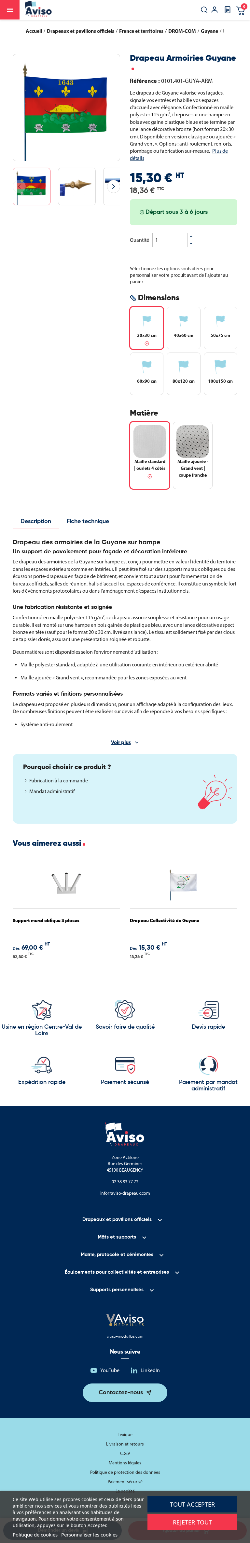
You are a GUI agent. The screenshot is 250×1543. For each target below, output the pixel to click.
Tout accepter (192, 1504)
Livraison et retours (125, 1444)
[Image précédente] (19, 186)
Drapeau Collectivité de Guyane (164, 921)
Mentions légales (125, 1463)
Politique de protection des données (125, 1472)
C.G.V (125, 1453)
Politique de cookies (35, 1534)
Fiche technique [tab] (88, 521)
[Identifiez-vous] (214, 10)
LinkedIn (150, 1370)
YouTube (109, 1370)
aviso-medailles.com (125, 1337)
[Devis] (227, 12)
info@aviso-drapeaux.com (125, 1193)
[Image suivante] (113, 186)
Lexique (125, 1434)
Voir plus (121, 742)
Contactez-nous (121, 1392)
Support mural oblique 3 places (46, 921)
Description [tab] (36, 521)
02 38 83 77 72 (125, 1182)
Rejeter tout (192, 1522)
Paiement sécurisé (125, 1482)
